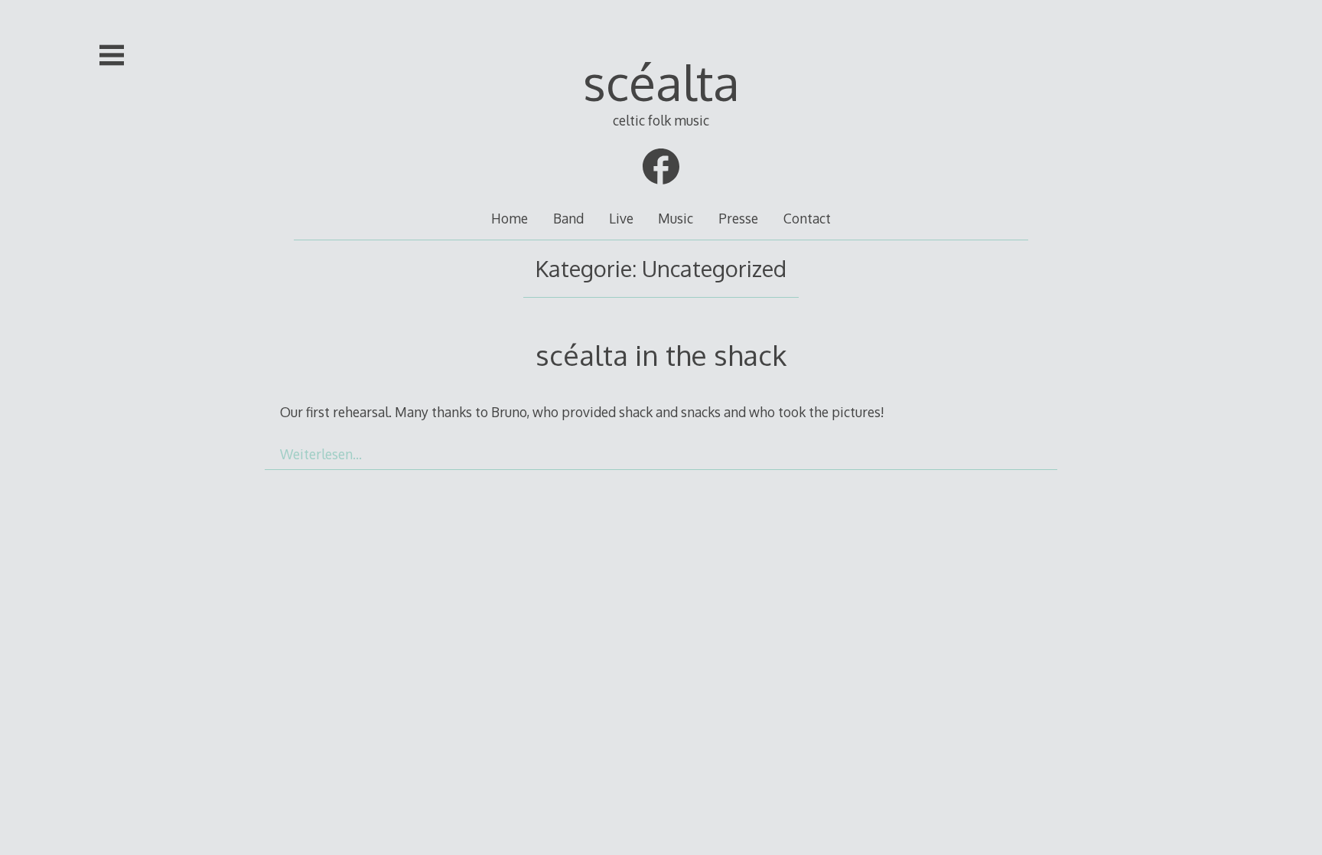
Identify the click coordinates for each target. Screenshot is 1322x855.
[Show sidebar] (111, 55)
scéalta (661, 82)
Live (621, 218)
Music (675, 218)
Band (568, 218)
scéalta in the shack (661, 355)
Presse (738, 218)
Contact (807, 218)
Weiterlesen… (321, 453)
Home (509, 218)
